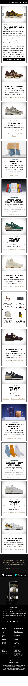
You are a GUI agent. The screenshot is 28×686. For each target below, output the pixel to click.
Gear (3, 630)
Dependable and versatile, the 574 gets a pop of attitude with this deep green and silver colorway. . (14, 244)
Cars (3, 632)
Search (20, 2)
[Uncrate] (14, 2)
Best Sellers (17, 631)
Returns (4, 643)
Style (4, 24)
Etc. (3, 636)
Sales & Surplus (18, 634)
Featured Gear (14, 159)
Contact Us (5, 642)
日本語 (15, 645)
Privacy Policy (18, 651)
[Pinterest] (20, 621)
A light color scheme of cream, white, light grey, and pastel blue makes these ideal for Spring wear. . (14, 544)
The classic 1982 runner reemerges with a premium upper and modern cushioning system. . (14, 355)
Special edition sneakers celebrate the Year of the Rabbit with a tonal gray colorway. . (14, 129)
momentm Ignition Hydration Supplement (14, 201)
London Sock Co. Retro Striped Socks (14, 464)
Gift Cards (17, 635)
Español (16, 641)
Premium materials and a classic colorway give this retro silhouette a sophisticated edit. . (14, 393)
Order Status (5, 641)
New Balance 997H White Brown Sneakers (14, 539)
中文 (15, 646)
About (3, 650)
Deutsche (16, 643)
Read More (6, 97)
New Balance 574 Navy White (13, 389)
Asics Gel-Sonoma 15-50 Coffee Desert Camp (14, 87)
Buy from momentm (14, 214)
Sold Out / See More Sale (18, 97)
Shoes (8, 24)
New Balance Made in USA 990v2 (14, 350)
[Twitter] (7, 621)
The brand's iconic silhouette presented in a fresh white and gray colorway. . (14, 507)
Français (16, 642)
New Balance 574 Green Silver (13, 240)
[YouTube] (10, 621)
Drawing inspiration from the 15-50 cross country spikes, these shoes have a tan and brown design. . (14, 92)
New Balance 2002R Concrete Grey (14, 124)
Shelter (4, 634)
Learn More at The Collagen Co (14, 438)
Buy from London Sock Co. (14, 477)
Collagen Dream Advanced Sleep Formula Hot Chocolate (14, 426)
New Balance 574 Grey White (13, 503)
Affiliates (4, 653)
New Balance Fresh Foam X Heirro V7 (13, 28)
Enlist (3, 654)
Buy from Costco (14, 175)
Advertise (4, 651)
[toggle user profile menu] (23, 2)
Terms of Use (17, 650)
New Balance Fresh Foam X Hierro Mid (14, 276)
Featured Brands (18, 632)
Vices (3, 635)
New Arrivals (17, 630)
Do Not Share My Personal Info (18, 655)
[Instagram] (17, 621)
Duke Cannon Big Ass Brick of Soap (14, 162)
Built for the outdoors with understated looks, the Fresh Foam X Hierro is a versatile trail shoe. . (14, 281)
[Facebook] (14, 621)
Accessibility (17, 653)
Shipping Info (5, 645)
